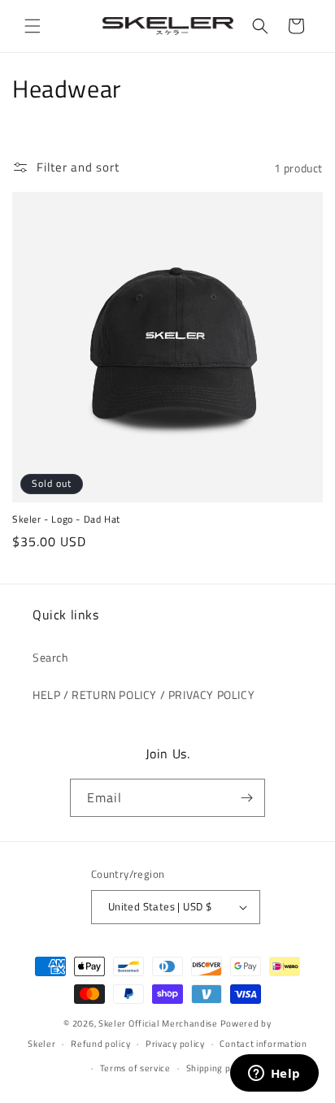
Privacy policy (175, 1043)
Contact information (263, 1043)
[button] (32, 26)
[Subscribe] (246, 798)
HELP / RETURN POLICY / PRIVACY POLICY (144, 694)
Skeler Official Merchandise (158, 1023)
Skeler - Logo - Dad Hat (66, 519)
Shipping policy (218, 1068)
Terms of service (135, 1068)
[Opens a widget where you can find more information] (274, 1074)
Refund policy (100, 1043)
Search (51, 657)
